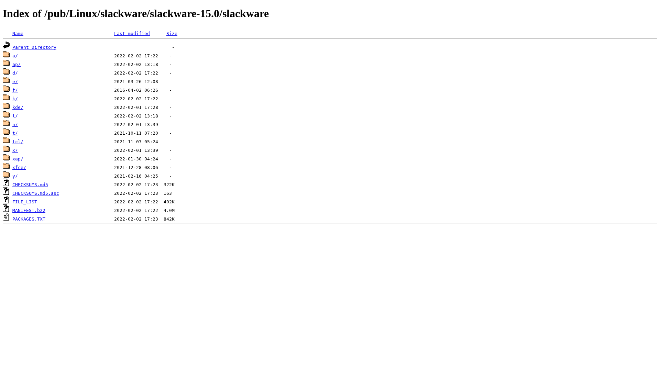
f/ (15, 90)
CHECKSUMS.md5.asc (35, 193)
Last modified (132, 33)
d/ (15, 73)
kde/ (17, 107)
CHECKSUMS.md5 (30, 184)
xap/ (17, 158)
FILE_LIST (24, 201)
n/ (15, 124)
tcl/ (17, 141)
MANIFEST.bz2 (28, 210)
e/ (15, 81)
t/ (15, 133)
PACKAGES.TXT (28, 219)
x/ (15, 150)
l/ (15, 116)
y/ (15, 176)
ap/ (16, 64)
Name (17, 33)
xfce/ (19, 167)
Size (171, 33)
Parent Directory (34, 47)
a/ (15, 55)
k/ (15, 98)
